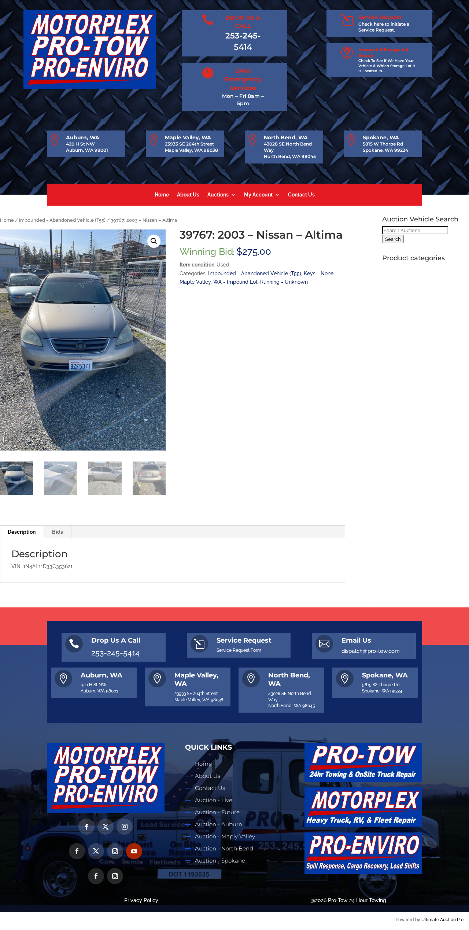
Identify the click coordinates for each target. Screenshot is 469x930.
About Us (188, 195)
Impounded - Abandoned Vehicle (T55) (62, 220)
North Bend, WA (286, 137)
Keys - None (318, 273)
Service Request (380, 17)
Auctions (218, 195)
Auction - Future (217, 812)
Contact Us (301, 195)
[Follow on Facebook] (86, 827)
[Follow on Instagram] (125, 827)
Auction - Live (213, 800)
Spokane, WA (381, 137)
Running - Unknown (284, 282)
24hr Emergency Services (243, 79)
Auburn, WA (82, 137)
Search (393, 239)
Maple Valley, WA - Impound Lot (219, 282)
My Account (258, 195)
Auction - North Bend (224, 848)
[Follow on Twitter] (105, 827)
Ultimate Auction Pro (442, 919)
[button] (153, 241)
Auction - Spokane (220, 860)
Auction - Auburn (218, 824)
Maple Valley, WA (188, 137)
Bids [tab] (57, 532)
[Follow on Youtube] (134, 851)
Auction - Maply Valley (225, 836)
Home (162, 195)
